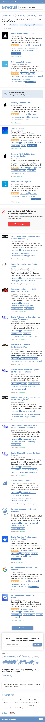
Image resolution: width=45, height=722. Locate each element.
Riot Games (14, 294)
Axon (12, 36)
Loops (15, 472)
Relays (33, 256)
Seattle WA (18, 36)
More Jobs (22, 628)
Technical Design (18, 336)
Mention (15, 199)
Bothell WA (23, 65)
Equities (16, 584)
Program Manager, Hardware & (23, 510)
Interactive (30, 308)
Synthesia (14, 600)
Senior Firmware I (22, 33)
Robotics (33, 417)
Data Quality (26, 584)
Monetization (17, 614)
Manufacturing (29, 51)
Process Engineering (20, 256)
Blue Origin (14, 322)
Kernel (32, 361)
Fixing (33, 281)
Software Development (30, 358)
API (24, 145)
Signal (29, 120)
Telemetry (31, 498)
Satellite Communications (29, 472)
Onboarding (34, 117)
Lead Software (21, 181)
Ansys (25, 383)
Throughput (17, 51)
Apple (13, 105)
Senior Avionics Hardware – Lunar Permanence (26, 318)
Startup (25, 523)
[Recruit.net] (9, 7)
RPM (40, 361)
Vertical (16, 617)
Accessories (36, 45)
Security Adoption (22, 102)
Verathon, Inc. (15, 65)
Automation (25, 199)
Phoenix (15, 253)
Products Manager (9, 656)
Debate (35, 553)
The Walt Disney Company (19, 269)
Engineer (26, 656)
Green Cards (17, 333)
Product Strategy (19, 556)
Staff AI (18, 128)
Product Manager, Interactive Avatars (23, 596)
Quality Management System (33, 76)
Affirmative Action (28, 331)
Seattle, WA (13, 25)
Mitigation (32, 170)
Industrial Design (28, 411)
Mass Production (18, 528)
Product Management (9, 660)
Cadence (34, 523)
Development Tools (29, 492)
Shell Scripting (18, 120)
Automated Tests (32, 48)
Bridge (34, 114)
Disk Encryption (18, 173)
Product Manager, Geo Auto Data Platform (24, 568)
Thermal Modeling (19, 389)
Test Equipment (18, 48)
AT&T (12, 184)
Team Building (24, 526)
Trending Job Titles (7, 708)
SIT (35, 439)
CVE (33, 73)
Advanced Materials (19, 417)
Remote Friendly (28, 140)
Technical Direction (19, 306)
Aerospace (16, 469)
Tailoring (23, 660)
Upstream (35, 581)
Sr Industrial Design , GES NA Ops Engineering (25, 237)
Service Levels (18, 587)
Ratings (15, 386)
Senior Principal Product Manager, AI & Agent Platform (25, 538)
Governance (7, 675)
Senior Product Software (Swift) (25, 265)
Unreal (32, 306)
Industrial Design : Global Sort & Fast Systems (25, 398)
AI (23, 143)
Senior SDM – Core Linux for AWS (21, 345)
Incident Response (19, 170)
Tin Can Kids (15, 514)
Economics (16, 76)
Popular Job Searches (22, 703)
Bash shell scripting (20, 196)
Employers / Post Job (9, 2)
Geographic (23, 281)
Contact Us (18, 700)
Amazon (13, 241)
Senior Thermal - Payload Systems (25, 454)
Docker (13, 542)
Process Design (35, 414)
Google (13, 572)
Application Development (21, 495)
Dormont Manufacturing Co (19, 483)
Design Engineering (19, 414)
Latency (30, 143)
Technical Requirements (30, 250)
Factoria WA (21, 241)
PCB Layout (16, 444)
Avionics (28, 333)
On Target (16, 145)
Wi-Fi (14, 526)
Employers (5, 703)
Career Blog (19, 708)
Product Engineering (20, 117)
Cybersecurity (21, 62)
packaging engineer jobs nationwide (32, 25)
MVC (14, 281)
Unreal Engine (17, 308)
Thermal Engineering (28, 386)
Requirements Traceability (22, 79)
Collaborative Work (9, 664)
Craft (39, 168)
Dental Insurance (28, 612)
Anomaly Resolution (19, 442)
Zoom (13, 131)
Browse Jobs (33, 700)
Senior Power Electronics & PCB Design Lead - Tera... (24, 426)
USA (13, 713)
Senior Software (21, 480)
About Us (4, 700)
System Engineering (30, 469)
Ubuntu (33, 196)
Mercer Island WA (24, 294)
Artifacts (26, 303)
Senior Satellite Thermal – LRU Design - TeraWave (25, 370)
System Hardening (19, 82)
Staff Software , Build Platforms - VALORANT (23, 290)
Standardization (27, 253)
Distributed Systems (19, 361)
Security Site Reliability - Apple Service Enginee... (25, 155)
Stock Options (32, 336)
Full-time (25, 45)
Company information (35, 278)
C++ (33, 168)
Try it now (19, 224)
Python (38, 143)
